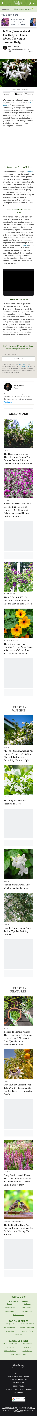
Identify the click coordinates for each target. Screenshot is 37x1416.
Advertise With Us (27, 1307)
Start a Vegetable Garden (18, 1354)
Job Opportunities (27, 1311)
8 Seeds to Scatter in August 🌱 (23, 9)
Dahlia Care (18, 1335)
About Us (9, 1304)
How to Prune (10, 1347)
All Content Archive (18, 1315)
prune (5, 232)
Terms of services (24, 364)
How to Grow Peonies (27, 1331)
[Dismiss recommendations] (34, 15)
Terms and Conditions (18, 1379)
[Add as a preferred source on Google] (18, 1399)
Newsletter (30, 94)
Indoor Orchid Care (9, 1327)
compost (24, 245)
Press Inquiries (9, 1311)
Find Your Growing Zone (10, 1343)
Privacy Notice (26, 366)
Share (7, 94)
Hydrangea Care (9, 1323)
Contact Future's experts (18, 1376)
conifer (30, 172)
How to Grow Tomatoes (27, 1323)
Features (30, 51)
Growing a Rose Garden (27, 1327)
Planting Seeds (27, 1343)
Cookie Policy (18, 1386)
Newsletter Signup (10, 1307)
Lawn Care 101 (27, 1347)
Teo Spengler (14, 47)
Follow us (19, 94)
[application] (18, 280)
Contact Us (27, 1304)
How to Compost (27, 1351)
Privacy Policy (18, 1383)
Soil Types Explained (10, 1351)
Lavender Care (10, 1331)
